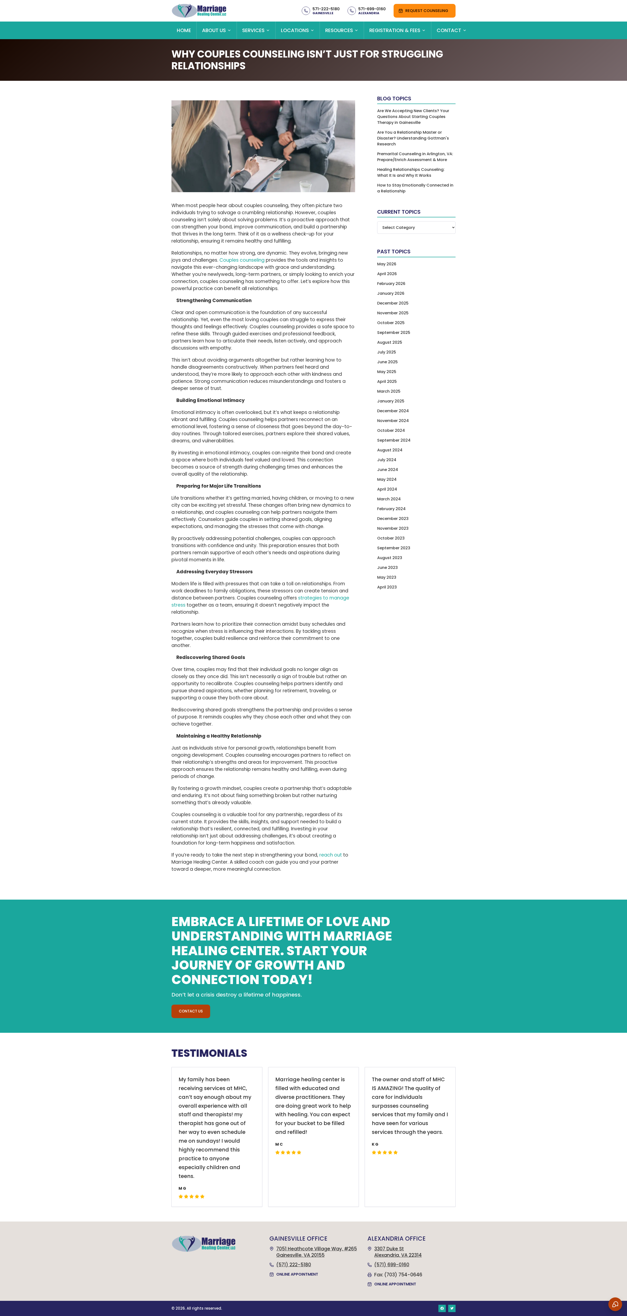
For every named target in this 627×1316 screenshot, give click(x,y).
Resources (339, 30)
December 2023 (393, 518)
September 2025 (393, 332)
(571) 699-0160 (391, 1264)
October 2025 (391, 323)
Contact (449, 30)
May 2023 (386, 577)
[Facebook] (442, 1308)
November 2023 (393, 528)
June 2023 (387, 567)
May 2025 (386, 372)
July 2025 (386, 352)
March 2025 (388, 391)
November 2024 (393, 420)
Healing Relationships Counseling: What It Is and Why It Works (411, 172)
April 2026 (387, 274)
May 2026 (386, 264)
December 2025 (393, 303)
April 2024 (387, 489)
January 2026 (390, 293)
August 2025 (389, 342)
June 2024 (387, 469)
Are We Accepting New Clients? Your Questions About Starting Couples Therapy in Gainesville (413, 116)
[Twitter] (452, 1308)
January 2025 (390, 401)
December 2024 (393, 411)
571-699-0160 (372, 9)
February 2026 (391, 283)
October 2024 (391, 430)
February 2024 (391, 509)
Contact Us (191, 1011)
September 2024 (393, 440)
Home (184, 30)
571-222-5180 (326, 9)
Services (253, 30)
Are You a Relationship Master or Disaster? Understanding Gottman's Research (413, 138)
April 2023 (387, 587)
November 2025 (393, 313)
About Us (214, 30)
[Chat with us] (615, 1304)
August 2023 (389, 558)
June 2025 (387, 362)
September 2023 (393, 548)
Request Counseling (426, 10)
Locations (295, 30)
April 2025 (387, 381)
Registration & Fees (394, 30)
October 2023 (391, 538)
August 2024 (389, 450)
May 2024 (387, 479)
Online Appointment (297, 1274)
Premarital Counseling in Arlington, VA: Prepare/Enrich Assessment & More (415, 157)
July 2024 (386, 460)
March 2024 (389, 499)
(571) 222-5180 (293, 1264)
